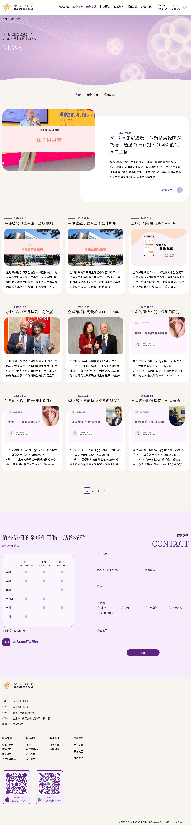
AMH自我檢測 (175, 7)
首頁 (4, 19)
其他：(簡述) (107, 612)
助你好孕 (77, 6)
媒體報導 (54, 749)
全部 (78, 94)
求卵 (127, 607)
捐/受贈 (152, 607)
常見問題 (132, 6)
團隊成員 (6, 754)
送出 (143, 652)
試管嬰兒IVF (32, 749)
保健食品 (30, 759)
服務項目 (6, 749)
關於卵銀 (64, 6)
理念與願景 (7, 744)
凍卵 (103, 607)
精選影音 (105, 6)
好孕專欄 (54, 744)
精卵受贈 (30, 754)
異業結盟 (119, 6)
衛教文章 (110, 94)
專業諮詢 (177, 607)
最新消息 (91, 6)
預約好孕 (78, 758)
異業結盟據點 (9, 759)
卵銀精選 (146, 6)
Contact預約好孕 (162, 7)
